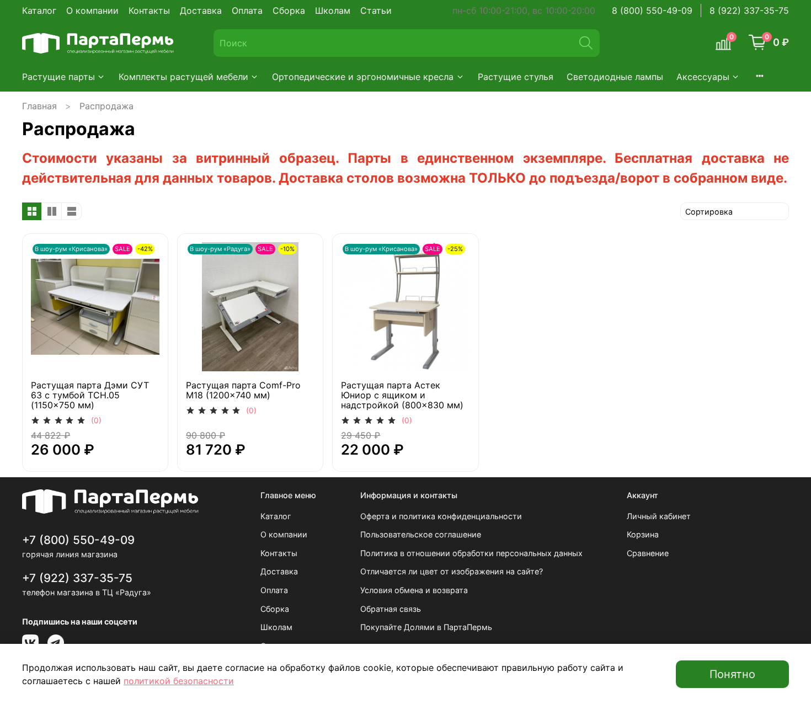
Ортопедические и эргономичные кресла (362, 76)
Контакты (149, 10)
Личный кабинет (659, 516)
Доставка (201, 10)
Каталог (39, 10)
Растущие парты (58, 76)
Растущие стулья (515, 76)
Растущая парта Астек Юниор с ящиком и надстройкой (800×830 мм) (402, 395)
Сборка (289, 10)
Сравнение (648, 553)
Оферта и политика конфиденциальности (441, 516)
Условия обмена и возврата (414, 590)
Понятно (732, 674)
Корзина (643, 534)
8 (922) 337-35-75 (749, 10)
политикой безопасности (179, 680)
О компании (92, 10)
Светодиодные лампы (615, 76)
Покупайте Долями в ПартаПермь (426, 627)
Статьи (376, 10)
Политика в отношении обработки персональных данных (471, 553)
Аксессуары (702, 76)
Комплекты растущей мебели (183, 76)
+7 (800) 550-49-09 (78, 540)
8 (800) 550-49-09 (652, 10)
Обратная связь (390, 609)
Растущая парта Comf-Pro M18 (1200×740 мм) (243, 390)
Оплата (247, 10)
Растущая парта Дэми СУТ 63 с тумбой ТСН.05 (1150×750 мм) (90, 395)
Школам (332, 10)
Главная (39, 105)
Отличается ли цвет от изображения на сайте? (451, 571)
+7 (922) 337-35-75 (77, 578)
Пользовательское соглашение (420, 534)
